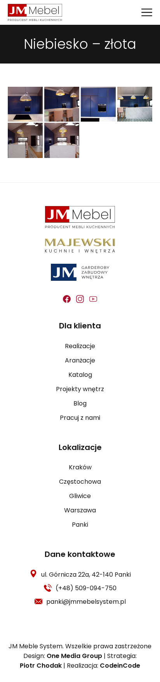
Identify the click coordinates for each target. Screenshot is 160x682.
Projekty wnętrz (80, 389)
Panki (80, 524)
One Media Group (74, 655)
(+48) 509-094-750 (86, 588)
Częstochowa (80, 481)
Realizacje (80, 346)
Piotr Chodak (41, 665)
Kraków (80, 467)
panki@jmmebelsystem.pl (86, 601)
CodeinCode (120, 665)
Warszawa (80, 510)
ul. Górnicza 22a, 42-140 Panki (86, 574)
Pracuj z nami (80, 417)
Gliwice (80, 495)
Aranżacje (80, 360)
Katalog (80, 374)
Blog (80, 403)
